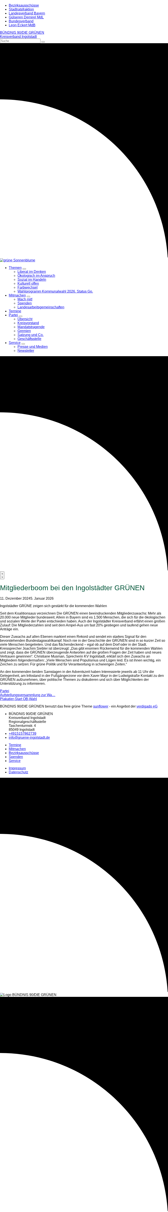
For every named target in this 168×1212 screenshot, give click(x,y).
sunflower (100, 706)
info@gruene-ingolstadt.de (29, 737)
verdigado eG (147, 706)
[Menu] (2, 575)
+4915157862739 (22, 733)
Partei (4, 691)
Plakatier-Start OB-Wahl (18, 699)
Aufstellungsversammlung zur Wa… (27, 695)
